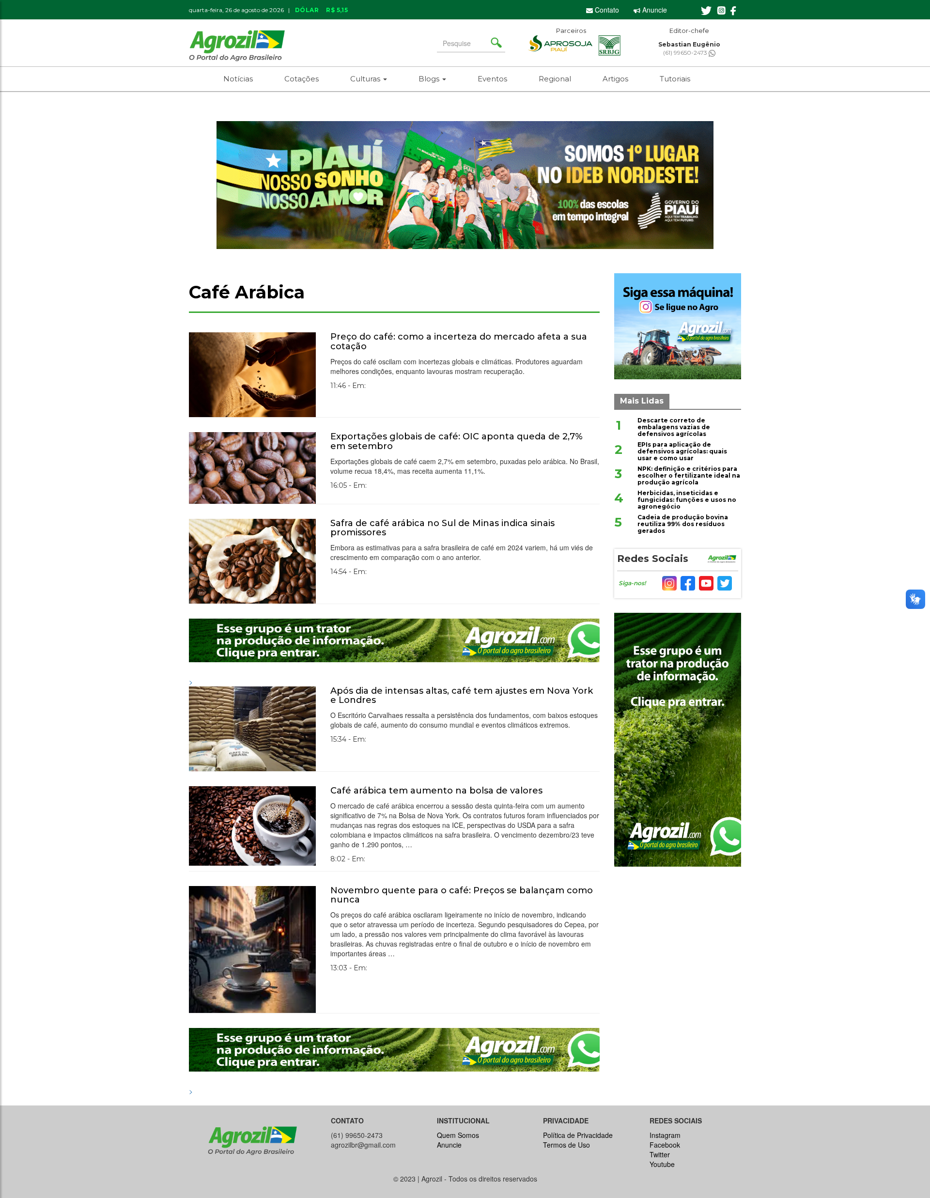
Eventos (492, 78)
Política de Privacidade (578, 1135)
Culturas (366, 78)
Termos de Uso (566, 1145)
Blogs (429, 78)
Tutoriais (675, 78)
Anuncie (653, 10)
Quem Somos (458, 1135)
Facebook (665, 1145)
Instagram (665, 1135)
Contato (606, 10)
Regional (555, 78)
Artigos (615, 78)
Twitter (660, 1154)
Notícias (238, 78)
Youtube (662, 1164)
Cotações (301, 78)
